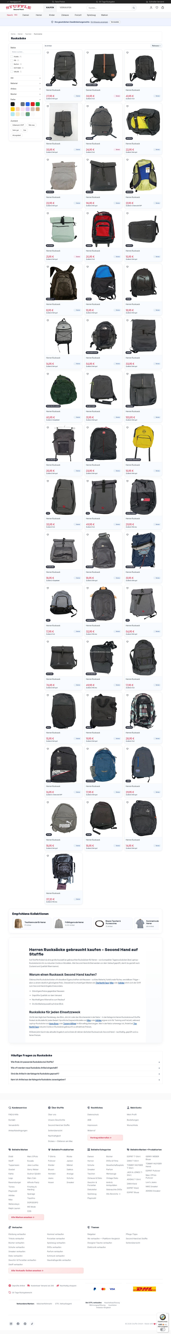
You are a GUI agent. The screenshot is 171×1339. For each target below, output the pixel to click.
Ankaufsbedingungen (18, 1130)
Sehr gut (16, 130)
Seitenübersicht (55, 1130)
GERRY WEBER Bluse (152, 1158)
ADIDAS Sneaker (153, 1191)
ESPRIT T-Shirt (133, 1156)
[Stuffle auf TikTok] (32, 1323)
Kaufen (50, 7)
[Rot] (33, 104)
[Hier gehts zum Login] (151, 7)
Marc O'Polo (32, 1156)
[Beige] (38, 109)
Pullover (51, 1161)
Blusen (51, 1169)
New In (12, 15)
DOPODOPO (32, 1202)
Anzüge (70, 1174)
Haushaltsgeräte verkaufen (59, 1260)
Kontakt (12, 1120)
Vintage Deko (112, 1178)
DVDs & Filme (112, 1161)
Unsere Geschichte (56, 1120)
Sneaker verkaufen (17, 1251)
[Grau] (23, 104)
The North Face (102, 983)
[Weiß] (18, 104)
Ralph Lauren (14, 1208)
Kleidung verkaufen (17, 1234)
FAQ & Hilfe (13, 1114)
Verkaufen (65, 7)
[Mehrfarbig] (28, 114)
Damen (26, 15)
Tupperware (14, 1165)
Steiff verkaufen (16, 1264)
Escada (30, 1161)
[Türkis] (13, 114)
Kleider (51, 1165)
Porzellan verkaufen (56, 1238)
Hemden (52, 1174)
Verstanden (115, 22)
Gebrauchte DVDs (114, 1189)
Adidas (121, 983)
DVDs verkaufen (54, 1247)
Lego (11, 1178)
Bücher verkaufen (16, 1243)
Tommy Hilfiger (69, 1023)
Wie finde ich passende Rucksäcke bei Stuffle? (32, 1062)
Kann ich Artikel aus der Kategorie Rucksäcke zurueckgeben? (38, 1079)
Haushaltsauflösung (112, 1303)
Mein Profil (132, 1114)
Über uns (52, 1114)
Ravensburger (15, 1182)
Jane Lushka (32, 1165)
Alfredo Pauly (33, 1182)
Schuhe (70, 1178)
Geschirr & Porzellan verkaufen (22, 1260)
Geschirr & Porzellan (92, 1183)
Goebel (12, 1169)
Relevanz (156, 46)
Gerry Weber (33, 1169)
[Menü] (166, 1314)
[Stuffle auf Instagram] (11, 1323)
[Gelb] (13, 109)
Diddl (11, 1156)
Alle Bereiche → (113, 1194)
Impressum (92, 1125)
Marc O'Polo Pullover (151, 1176)
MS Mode (31, 1207)
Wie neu (32, 125)
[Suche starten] (133, 7)
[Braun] (33, 109)
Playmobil (13, 1191)
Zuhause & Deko (95, 1178)
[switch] (162, 1329)
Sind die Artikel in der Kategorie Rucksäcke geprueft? (35, 1073)
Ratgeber (92, 1234)
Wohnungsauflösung (97, 1305)
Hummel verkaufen (55, 1234)
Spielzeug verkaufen (56, 1243)
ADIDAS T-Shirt (134, 1179)
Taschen (28, 34)
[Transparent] (33, 114)
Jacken (70, 1161)
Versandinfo (14, 1125)
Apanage (31, 1194)
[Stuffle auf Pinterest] (25, 1323)
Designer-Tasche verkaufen (100, 1243)
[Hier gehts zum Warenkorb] (162, 7)
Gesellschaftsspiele (114, 1165)
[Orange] (18, 109)
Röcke (69, 1156)
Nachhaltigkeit (54, 1136)
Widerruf (91, 1130)
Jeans (50, 1178)
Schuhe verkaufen (17, 1247)
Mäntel (70, 1165)
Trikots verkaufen (16, 1238)
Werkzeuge (111, 1174)
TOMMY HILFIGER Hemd (154, 1165)
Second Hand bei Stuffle (59, 1125)
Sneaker (70, 1182)
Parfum (109, 1169)
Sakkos (70, 1169)
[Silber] (23, 114)
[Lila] (28, 109)
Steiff (11, 1161)
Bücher (109, 1156)
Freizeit (78, 15)
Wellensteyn (14, 1204)
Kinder (52, 15)
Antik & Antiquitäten (111, 1183)
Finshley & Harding (32, 1188)
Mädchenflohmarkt (44, 1304)
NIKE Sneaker (152, 1186)
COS (29, 1211)
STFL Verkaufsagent (63, 1304)
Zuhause (65, 15)
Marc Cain (31, 1178)
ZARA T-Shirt (133, 1161)
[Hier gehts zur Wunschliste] (156, 7)
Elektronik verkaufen (97, 1247)
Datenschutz (93, 1114)
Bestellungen (133, 1120)
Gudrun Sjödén (34, 1174)
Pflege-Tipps (131, 1234)
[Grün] (38, 104)
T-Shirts (51, 1156)
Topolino (31, 1198)
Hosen (51, 1182)
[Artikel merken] (48, 53)
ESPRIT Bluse (133, 1192)
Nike (111, 983)
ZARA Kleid (132, 1184)
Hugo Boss (53, 1023)
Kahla (11, 1174)
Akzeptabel (17, 135)
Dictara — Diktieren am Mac (60, 1141)
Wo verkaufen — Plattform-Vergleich (104, 1238)
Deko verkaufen (16, 1256)
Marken (104, 15)
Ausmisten (112, 1305)
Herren (39, 15)
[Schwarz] (13, 104)
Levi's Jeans (151, 1182)
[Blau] (28, 104)
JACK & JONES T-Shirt (135, 1173)
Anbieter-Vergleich (103, 1307)
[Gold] (18, 114)
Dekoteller (92, 1189)
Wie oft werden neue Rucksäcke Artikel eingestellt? (34, 1068)
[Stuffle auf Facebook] (18, 1323)
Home (13, 34)
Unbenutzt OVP (18, 125)
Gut (24, 130)
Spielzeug (91, 15)
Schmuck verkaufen (56, 1256)
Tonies (12, 1187)
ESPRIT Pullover (153, 1171)
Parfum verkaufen (55, 1251)
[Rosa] (23, 109)
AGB (89, 1120)
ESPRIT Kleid (133, 1188)
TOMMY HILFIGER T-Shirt (135, 1166)
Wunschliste (132, 1125)
